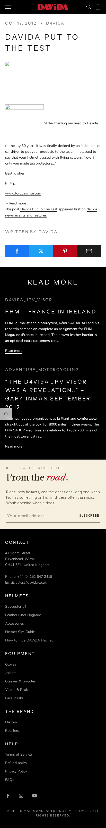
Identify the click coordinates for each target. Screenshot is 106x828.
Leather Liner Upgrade (23, 615)
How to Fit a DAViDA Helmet (29, 640)
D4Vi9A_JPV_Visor (28, 299)
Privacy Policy (16, 771)
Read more (13, 350)
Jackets (10, 672)
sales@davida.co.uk (31, 582)
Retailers (12, 730)
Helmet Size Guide (20, 631)
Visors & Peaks (17, 689)
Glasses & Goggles (20, 681)
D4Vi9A (55, 23)
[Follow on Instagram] (21, 795)
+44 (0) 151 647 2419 (34, 576)
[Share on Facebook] (17, 251)
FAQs (9, 779)
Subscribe (89, 515)
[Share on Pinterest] (65, 251)
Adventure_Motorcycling (42, 369)
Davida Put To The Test (38, 209)
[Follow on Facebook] (7, 795)
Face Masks (14, 698)
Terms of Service (18, 754)
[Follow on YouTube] (34, 795)
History (11, 722)
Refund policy (16, 762)
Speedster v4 (15, 606)
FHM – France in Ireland (51, 311)
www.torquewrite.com (23, 193)
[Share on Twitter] (41, 251)
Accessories (14, 623)
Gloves (10, 664)
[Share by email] (89, 251)
